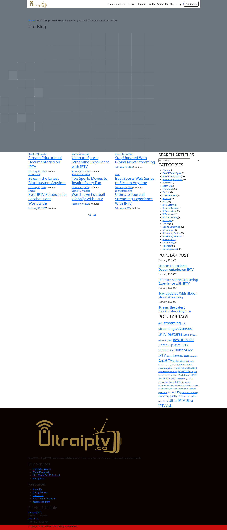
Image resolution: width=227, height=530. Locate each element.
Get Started (191, 4)
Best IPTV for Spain (172, 173)
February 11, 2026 (80, 187)
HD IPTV (172, 368)
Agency (166, 170)
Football (167, 198)
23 (95, 214)
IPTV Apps (187, 371)
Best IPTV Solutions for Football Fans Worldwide (47, 199)
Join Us (151, 4)
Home (111, 4)
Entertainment (170, 195)
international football (186, 367)
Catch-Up (167, 185)
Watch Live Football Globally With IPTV (88, 196)
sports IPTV (185, 392)
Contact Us (162, 4)
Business (167, 182)
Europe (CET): (35, 512)
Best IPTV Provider (37, 153)
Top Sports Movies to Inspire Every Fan (89, 180)
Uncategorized (170, 248)
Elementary (193, 356)
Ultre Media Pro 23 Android (46, 475)
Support (142, 4)
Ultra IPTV (177, 400)
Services (131, 4)
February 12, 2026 (124, 167)
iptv (180, 371)
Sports (31, 190)
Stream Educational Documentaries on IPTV (45, 162)
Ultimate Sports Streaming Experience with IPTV (90, 162)
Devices (166, 192)
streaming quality (167, 396)
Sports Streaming (80, 153)
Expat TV (165, 360)
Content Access (181, 355)
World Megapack (41, 472)
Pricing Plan (38, 478)
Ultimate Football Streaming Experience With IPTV (134, 199)
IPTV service (34, 174)
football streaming (180, 361)
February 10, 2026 (37, 208)
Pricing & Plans (40, 492)
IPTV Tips (167, 220)
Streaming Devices (172, 233)
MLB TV (191, 385)
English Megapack (42, 468)
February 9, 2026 (123, 208)
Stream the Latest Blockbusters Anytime (47, 180)
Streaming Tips (186, 396)
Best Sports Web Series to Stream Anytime (134, 180)
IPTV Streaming (170, 217)
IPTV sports (186, 379)
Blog (172, 4)
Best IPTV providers (172, 179)
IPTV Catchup (169, 204)
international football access (167, 372)
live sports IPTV (173, 385)
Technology (168, 242)
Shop (179, 4)
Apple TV (188, 334)
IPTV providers (170, 211)
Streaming (168, 230)
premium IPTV (166, 388)
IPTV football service (183, 375)
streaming (194, 393)
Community (168, 189)
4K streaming (169, 322)
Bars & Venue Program (44, 498)
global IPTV (175, 365)
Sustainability (169, 239)
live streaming (184, 385)
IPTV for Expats (170, 207)
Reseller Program (41, 501)
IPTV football (170, 375)
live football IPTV (173, 382)
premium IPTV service (181, 389)
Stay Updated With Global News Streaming (135, 160)
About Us (120, 4)
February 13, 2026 (37, 171)
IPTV (117, 174)
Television (167, 245)
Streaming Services (172, 236)
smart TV (174, 392)
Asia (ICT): (33, 518)
